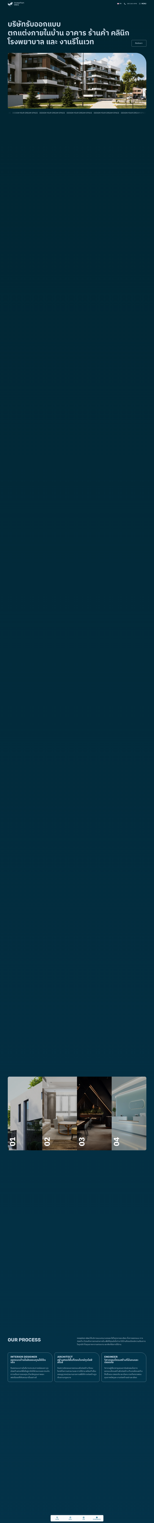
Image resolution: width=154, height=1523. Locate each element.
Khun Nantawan (62, 1456)
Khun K (11, 1456)
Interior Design (13, 1453)
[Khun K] (30, 1423)
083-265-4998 (132, 3)
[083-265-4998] (125, 4)
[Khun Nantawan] (77, 1423)
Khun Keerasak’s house (112, 1456)
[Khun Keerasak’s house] (124, 1423)
